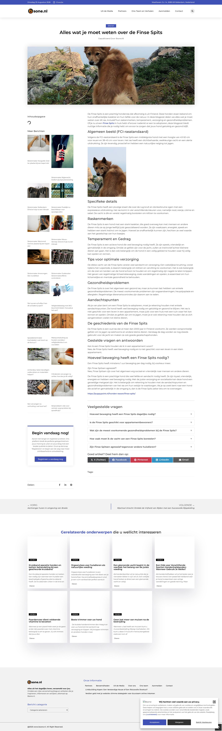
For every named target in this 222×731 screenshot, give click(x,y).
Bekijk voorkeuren (204, 722)
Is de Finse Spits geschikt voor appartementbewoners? (141, 422)
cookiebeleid (151, 714)
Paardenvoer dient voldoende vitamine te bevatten (44, 620)
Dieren (111, 26)
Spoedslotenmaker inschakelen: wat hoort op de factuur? (37, 340)
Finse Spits (108, 123)
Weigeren (179, 722)
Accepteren (154, 722)
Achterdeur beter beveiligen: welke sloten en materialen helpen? (38, 372)
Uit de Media (107, 11)
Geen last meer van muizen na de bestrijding (131, 620)
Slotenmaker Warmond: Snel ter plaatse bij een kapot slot (38, 243)
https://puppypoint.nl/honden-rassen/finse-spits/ (112, 393)
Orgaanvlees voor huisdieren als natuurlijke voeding (88, 566)
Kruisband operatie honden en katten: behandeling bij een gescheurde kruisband (45, 567)
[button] (214, 702)
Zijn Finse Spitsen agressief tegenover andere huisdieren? (141, 447)
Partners (122, 11)
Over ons (132, 686)
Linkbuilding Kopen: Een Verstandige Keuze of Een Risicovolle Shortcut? (116, 689)
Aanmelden (164, 11)
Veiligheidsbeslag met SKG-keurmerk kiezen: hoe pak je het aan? (62, 308)
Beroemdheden (103, 686)
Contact (179, 11)
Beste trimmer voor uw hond (86, 619)
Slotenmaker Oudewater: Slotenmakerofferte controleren (61, 275)
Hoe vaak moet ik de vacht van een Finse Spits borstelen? (141, 438)
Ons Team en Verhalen (143, 11)
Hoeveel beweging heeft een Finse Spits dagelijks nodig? (141, 414)
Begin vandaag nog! (50, 433)
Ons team (144, 686)
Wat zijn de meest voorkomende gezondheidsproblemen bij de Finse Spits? (141, 430)
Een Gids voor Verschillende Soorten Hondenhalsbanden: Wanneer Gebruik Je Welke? (171, 567)
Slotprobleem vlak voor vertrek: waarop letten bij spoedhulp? (61, 408)
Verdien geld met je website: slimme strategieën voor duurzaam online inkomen (120, 693)
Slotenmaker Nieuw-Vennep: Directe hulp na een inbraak (62, 241)
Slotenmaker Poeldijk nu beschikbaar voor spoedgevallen (60, 209)
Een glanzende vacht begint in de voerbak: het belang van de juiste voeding (131, 567)
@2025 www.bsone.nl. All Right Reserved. (45, 727)
